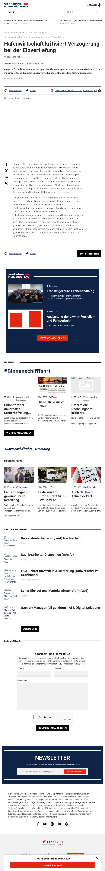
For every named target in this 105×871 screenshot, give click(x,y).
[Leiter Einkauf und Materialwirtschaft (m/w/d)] (10, 594)
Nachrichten (18, 32)
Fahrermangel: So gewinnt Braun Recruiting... (17, 496)
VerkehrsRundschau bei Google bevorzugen (76, 90)
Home (7, 32)
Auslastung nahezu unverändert (60, 325)
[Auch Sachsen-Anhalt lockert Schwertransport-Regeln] (86, 475)
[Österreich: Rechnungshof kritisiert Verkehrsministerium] (86, 385)
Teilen (33, 90)
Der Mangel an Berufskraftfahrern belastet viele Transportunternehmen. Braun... (18, 508)
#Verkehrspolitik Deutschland (23, 398)
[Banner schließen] (96, 858)
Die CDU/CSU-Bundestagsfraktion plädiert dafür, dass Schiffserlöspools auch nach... (18, 421)
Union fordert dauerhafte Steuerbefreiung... (17, 409)
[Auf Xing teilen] (6, 183)
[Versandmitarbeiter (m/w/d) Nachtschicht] (10, 542)
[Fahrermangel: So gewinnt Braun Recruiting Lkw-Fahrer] (19, 475)
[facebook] (38, 824)
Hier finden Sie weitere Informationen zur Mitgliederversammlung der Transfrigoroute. (65, 297)
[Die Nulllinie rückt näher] (52, 385)
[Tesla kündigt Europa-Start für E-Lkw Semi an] (52, 475)
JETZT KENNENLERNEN (52, 338)
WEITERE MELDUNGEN (19, 432)
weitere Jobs (30, 628)
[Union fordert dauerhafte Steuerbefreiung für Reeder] (19, 385)
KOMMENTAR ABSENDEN (52, 727)
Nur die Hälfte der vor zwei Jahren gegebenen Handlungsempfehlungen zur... (85, 421)
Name (57, 669)
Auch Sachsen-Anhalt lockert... (83, 494)
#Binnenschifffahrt (27, 371)
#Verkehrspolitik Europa (90, 398)
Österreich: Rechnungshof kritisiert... (82, 409)
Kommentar (22, 680)
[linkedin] (59, 824)
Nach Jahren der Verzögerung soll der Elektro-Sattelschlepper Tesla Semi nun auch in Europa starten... (52, 508)
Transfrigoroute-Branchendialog (70, 291)
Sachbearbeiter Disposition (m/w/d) (47, 555)
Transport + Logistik (37, 32)
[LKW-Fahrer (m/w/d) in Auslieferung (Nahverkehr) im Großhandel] (10, 576)
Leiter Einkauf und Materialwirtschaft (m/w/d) (54, 591)
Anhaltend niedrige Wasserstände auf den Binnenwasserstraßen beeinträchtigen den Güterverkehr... (86, 508)
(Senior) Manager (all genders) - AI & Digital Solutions (60, 608)
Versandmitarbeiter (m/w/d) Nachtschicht (51, 538)
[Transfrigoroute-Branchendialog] (25, 294)
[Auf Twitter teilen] (6, 171)
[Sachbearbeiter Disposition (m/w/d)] (10, 558)
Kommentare (15, 90)
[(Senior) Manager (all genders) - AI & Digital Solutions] (10, 613)
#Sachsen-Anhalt (90, 487)
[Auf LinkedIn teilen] (6, 177)
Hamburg (17, 164)
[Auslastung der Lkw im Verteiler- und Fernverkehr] (25, 319)
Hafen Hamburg (44, 178)
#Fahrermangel (22, 487)
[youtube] (44, 824)
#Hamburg (42, 449)
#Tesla (52, 487)
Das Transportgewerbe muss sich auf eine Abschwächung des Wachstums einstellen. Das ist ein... (52, 418)
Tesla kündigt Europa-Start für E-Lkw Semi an (52, 496)
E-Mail (19, 669)
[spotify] (66, 824)
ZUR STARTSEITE (89, 253)
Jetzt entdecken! (52, 865)
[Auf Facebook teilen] (6, 164)
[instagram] (52, 824)
